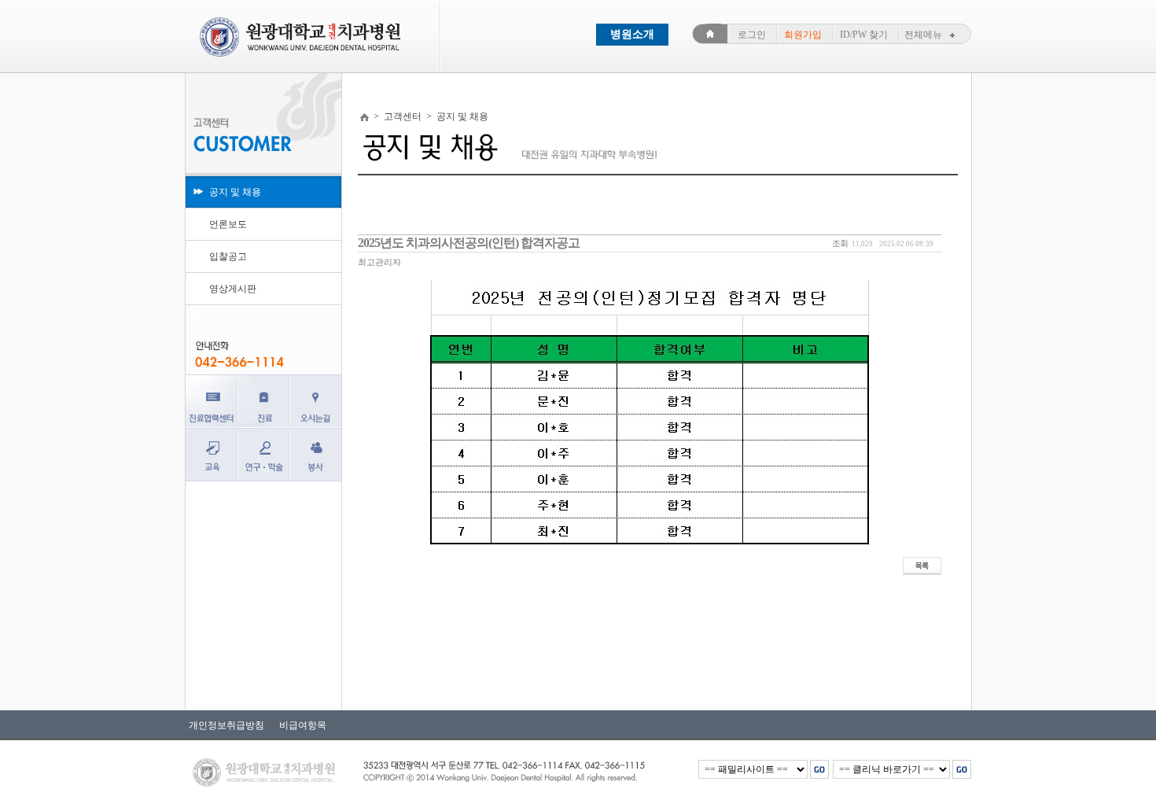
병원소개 (632, 34)
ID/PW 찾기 (864, 34)
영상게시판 (232, 288)
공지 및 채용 (235, 191)
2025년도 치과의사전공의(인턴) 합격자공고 (469, 242)
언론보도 (228, 224)
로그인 (752, 34)
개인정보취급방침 (226, 725)
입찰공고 (228, 256)
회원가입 (803, 34)
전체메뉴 (923, 34)
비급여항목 (299, 725)
